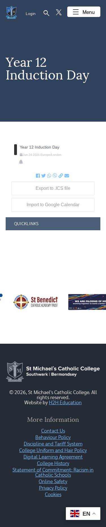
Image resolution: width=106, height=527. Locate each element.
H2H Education (65, 402)
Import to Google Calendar (53, 204)
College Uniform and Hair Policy (53, 450)
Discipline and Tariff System (53, 444)
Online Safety (53, 481)
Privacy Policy (53, 488)
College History (53, 463)
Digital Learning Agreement (53, 457)
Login (31, 14)
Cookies (53, 494)
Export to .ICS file (53, 188)
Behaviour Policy (53, 437)
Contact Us (53, 431)
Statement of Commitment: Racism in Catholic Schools (53, 473)
